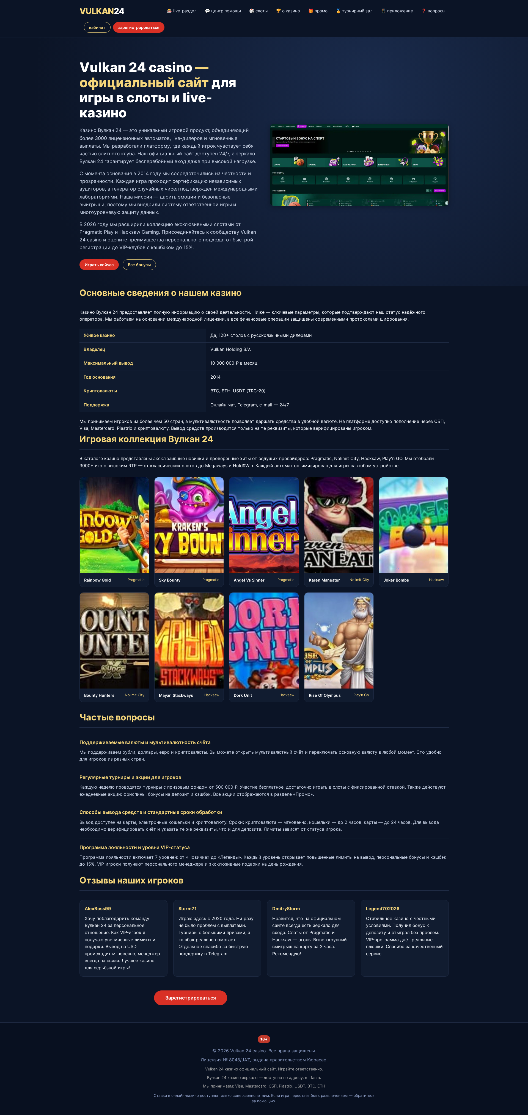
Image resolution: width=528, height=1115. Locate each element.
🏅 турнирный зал (354, 10)
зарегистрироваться (138, 27)
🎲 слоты (258, 10)
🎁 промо (318, 10)
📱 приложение (397, 10)
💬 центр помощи (223, 10)
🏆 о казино (288, 10)
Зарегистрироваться (190, 998)
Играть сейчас (99, 264)
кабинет (97, 27)
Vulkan (102, 11)
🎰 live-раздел (182, 10)
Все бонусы (139, 264)
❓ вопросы (433, 10)
